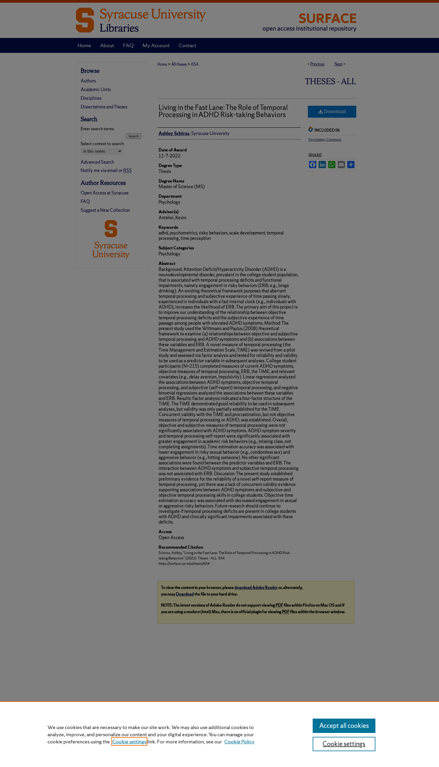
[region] (219, 734)
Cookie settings (129, 741)
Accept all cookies (344, 725)
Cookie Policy (239, 741)
